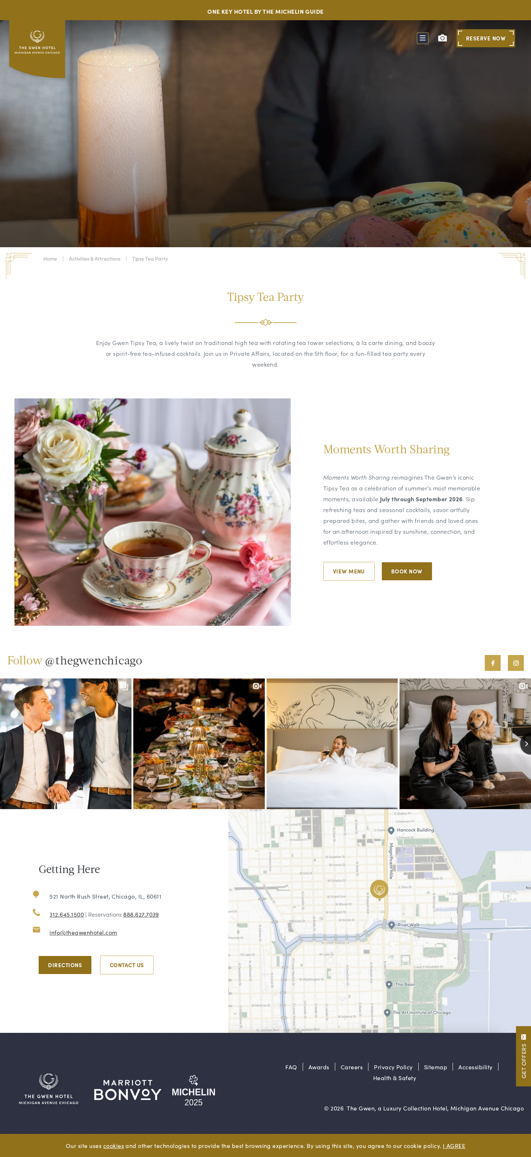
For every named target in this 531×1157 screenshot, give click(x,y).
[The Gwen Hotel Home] (38, 51)
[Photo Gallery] (442, 37)
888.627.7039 (141, 914)
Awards (318, 1067)
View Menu (349, 571)
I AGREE (454, 1145)
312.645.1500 (66, 914)
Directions (65, 965)
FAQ (291, 1067)
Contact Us (127, 965)
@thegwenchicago (94, 661)
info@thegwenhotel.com (83, 932)
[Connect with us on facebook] (493, 663)
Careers (352, 1067)
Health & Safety (394, 1078)
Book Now (407, 571)
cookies (113, 1145)
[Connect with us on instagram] (516, 663)
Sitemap (435, 1067)
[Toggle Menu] (422, 38)
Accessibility (475, 1067)
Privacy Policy (393, 1067)
